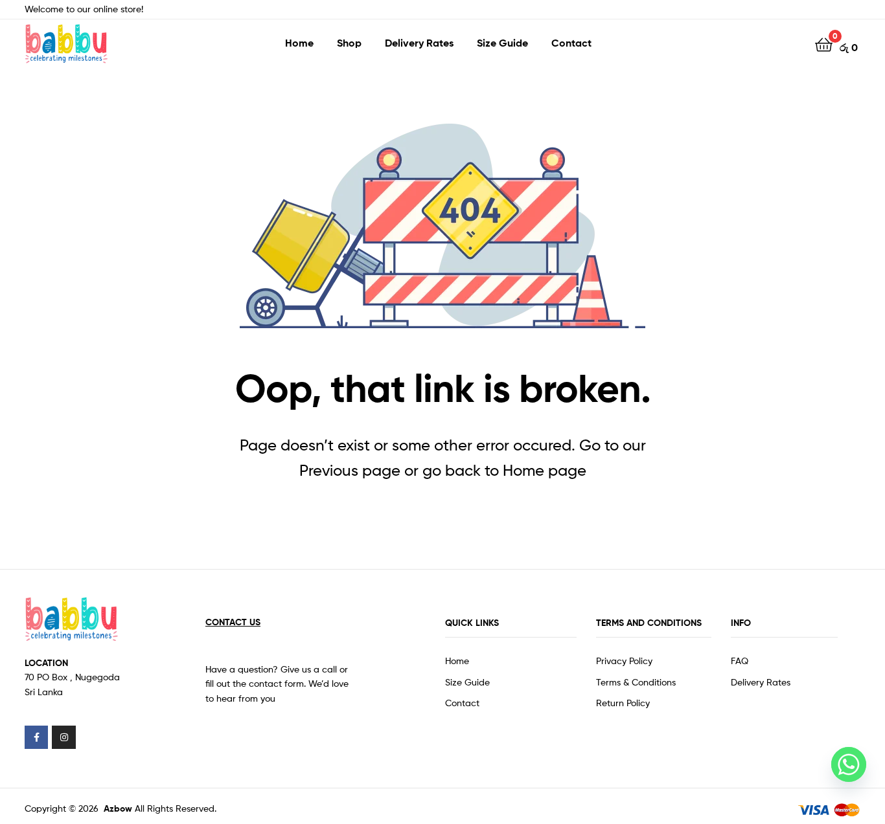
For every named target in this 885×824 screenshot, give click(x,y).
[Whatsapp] (848, 764)
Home (299, 42)
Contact (571, 42)
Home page (544, 470)
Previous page (349, 470)
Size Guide (502, 42)
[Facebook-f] (36, 737)
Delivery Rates (419, 42)
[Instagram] (63, 737)
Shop (349, 42)
